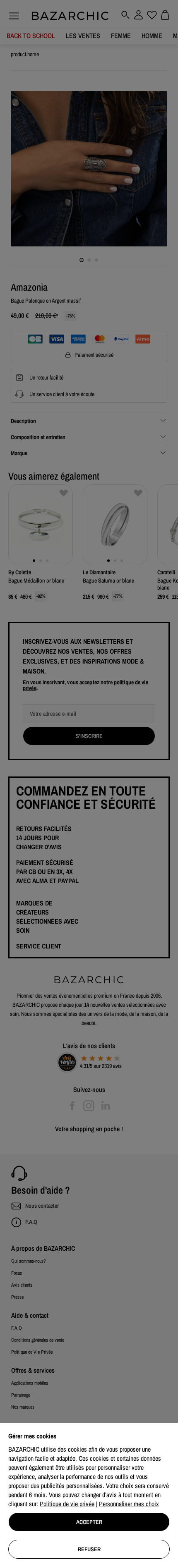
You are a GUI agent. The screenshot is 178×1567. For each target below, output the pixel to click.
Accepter (89, 1522)
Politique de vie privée (67, 1503)
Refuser (89, 1549)
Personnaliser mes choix (129, 1503)
